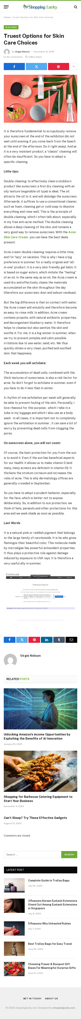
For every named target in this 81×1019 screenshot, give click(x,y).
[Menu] (6, 7)
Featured (11, 27)
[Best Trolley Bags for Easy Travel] (14, 949)
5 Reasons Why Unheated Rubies (49, 923)
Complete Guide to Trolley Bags (49, 880)
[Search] (75, 7)
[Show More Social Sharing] (73, 66)
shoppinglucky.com (64, 1007)
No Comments (15, 57)
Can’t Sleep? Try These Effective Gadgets (35, 818)
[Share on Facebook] (14, 66)
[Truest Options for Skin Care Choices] (40, 99)
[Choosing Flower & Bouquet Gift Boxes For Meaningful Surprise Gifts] (14, 969)
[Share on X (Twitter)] (36, 66)
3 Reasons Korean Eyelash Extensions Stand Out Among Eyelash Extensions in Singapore (52, 904)
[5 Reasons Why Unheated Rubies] (14, 928)
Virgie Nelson (22, 51)
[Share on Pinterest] (58, 66)
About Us (51, 998)
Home (7, 17)
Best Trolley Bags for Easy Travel (50, 943)
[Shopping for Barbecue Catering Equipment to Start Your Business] (40, 771)
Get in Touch (32, 998)
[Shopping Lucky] (40, 7)
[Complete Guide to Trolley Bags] (14, 885)
